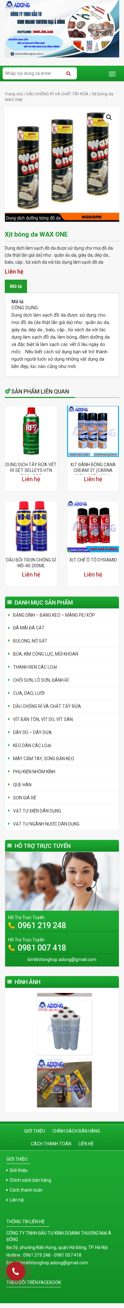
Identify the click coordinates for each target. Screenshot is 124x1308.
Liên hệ (86, 1143)
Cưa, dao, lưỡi (29, 693)
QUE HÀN (22, 784)
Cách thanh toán (51, 1143)
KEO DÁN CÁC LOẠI (32, 745)
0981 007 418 (42, 947)
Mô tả (16, 286)
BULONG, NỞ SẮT (30, 640)
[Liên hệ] (13, 1274)
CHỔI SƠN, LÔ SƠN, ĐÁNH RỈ (41, 680)
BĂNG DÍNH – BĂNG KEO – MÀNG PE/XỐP (54, 615)
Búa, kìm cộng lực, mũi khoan (45, 654)
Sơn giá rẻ (24, 797)
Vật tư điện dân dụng (37, 810)
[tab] (16, 286)
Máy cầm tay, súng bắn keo (43, 758)
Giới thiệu (34, 1131)
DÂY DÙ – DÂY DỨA (32, 732)
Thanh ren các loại (35, 667)
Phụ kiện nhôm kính (34, 771)
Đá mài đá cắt (29, 627)
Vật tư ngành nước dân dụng (46, 824)
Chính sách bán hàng (76, 1131)
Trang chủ (14, 94)
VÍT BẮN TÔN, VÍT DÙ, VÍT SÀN (43, 719)
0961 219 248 (42, 925)
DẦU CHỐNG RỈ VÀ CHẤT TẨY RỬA (57, 94)
